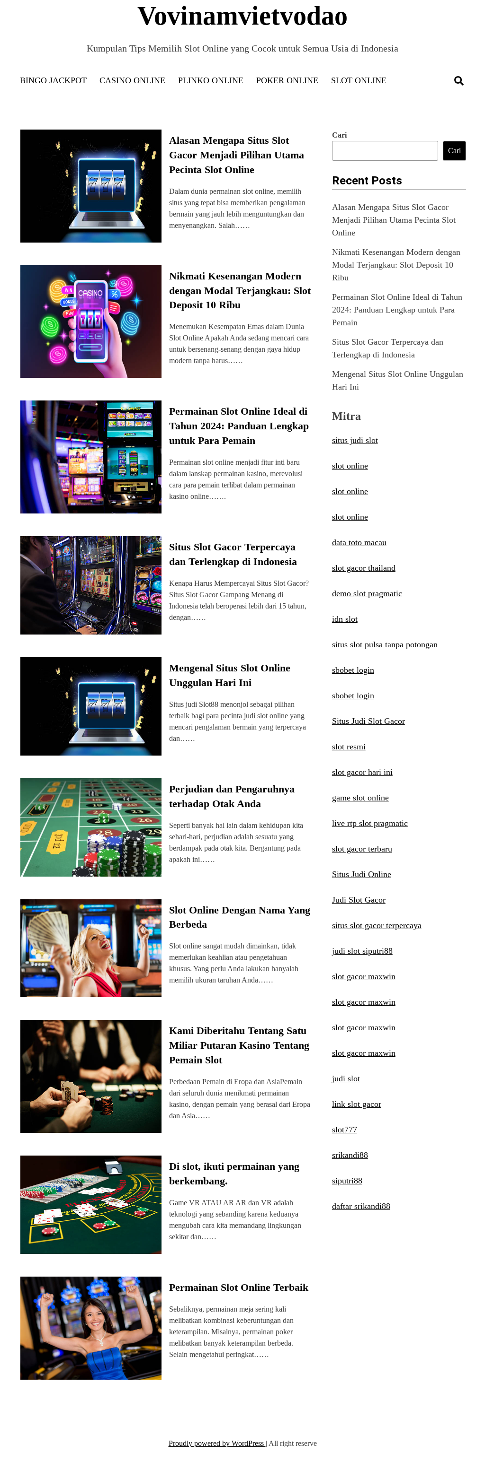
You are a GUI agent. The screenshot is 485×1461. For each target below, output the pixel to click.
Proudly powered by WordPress (217, 1443)
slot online (350, 465)
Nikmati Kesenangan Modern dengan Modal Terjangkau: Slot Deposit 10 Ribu (240, 290)
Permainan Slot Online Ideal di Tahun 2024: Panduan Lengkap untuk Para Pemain (239, 425)
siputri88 (347, 1180)
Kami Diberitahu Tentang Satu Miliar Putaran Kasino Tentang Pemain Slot (239, 1045)
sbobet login (353, 670)
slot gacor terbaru (362, 848)
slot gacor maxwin (363, 976)
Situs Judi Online (361, 874)
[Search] (459, 81)
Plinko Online (210, 80)
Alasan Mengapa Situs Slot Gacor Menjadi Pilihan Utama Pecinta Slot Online (236, 154)
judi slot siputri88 (362, 951)
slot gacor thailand (363, 568)
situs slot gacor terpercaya (377, 925)
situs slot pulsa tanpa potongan (385, 644)
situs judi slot (355, 440)
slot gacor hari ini (362, 772)
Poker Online (287, 80)
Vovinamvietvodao (242, 15)
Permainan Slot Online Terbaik (238, 1287)
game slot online (360, 797)
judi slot (346, 1078)
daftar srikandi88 (361, 1206)
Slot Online (358, 80)
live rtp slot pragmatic (370, 823)
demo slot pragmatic (367, 593)
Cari (339, 135)
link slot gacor (356, 1104)
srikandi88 (350, 1155)
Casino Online (132, 80)
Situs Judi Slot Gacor (368, 721)
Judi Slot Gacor (359, 899)
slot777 (344, 1129)
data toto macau (359, 542)
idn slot (345, 619)
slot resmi (349, 746)
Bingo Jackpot (53, 80)
